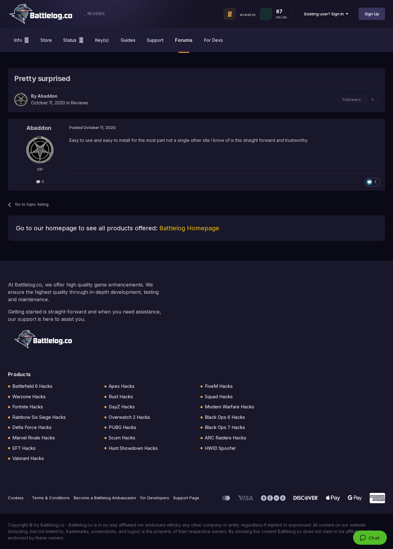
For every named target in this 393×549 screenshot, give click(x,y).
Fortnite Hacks (27, 407)
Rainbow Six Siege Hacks (39, 417)
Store (46, 40)
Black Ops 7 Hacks (225, 427)
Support (155, 40)
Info (18, 40)
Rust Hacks (121, 396)
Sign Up (372, 13)
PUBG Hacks (122, 427)
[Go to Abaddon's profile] (21, 99)
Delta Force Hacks (32, 427)
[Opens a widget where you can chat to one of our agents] (370, 538)
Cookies (16, 497)
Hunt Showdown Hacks (133, 448)
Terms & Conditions (51, 497)
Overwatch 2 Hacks (129, 417)
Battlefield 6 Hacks (32, 386)
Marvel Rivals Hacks (33, 438)
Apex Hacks (121, 386)
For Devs (213, 40)
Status (69, 40)
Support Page (186, 497)
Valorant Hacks (28, 458)
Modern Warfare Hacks (229, 407)
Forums (184, 40)
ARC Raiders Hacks (225, 438)
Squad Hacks (219, 396)
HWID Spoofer (220, 448)
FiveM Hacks (219, 386)
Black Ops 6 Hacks (225, 417)
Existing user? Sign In (325, 13)
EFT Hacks (24, 448)
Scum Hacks (122, 438)
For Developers (154, 497)
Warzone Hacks (29, 396)
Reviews (79, 102)
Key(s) (102, 40)
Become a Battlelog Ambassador (105, 497)
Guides (128, 40)
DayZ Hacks (122, 407)
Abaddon (47, 96)
